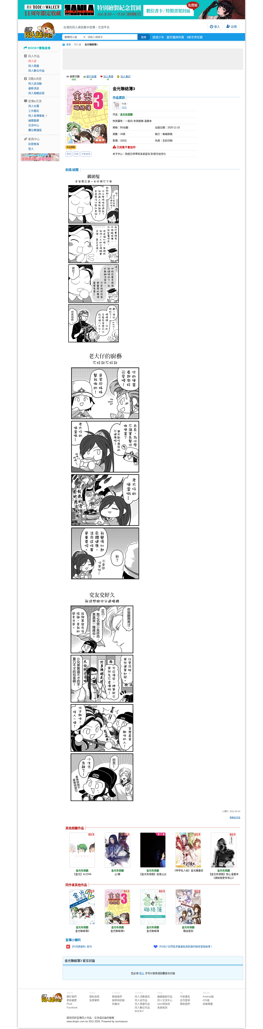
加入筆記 (126, 76)
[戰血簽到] (188, 906)
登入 (217, 26)
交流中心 (33, 125)
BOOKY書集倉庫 (39, 48)
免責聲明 (94, 1000)
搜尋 (143, 37)
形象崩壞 (86, 154)
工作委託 (33, 110)
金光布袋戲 (126, 114)
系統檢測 (162, 1007)
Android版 (208, 996)
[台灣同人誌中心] (39, 30)
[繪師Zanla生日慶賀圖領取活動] (131, 9)
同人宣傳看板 (36, 115)
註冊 (234, 26)
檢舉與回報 (118, 1000)
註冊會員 (33, 143)
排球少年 (158, 37)
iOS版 (206, 1000)
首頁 (68, 44)
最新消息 (33, 88)
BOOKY (139, 1011)
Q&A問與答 (163, 1003)
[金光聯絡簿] (153, 906)
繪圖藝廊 (33, 120)
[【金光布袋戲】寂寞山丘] (153, 850)
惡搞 (69, 154)
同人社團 (33, 106)
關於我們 (72, 996)
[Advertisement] (153, 59)
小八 (124, 107)
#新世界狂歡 (195, 37)
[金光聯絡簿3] (117, 906)
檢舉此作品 (235, 817)
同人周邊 (33, 65)
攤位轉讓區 (35, 130)
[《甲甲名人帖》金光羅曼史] (188, 850)
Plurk (69, 1003)
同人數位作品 (36, 70)
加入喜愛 (108, 76)
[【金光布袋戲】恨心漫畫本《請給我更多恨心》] (223, 850)
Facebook (72, 1007)
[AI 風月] (40, 158)
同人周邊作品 (142, 1003)
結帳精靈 (208, 1003)
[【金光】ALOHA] (82, 850)
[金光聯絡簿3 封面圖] (87, 114)
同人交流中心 (164, 1000)
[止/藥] (117, 850)
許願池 (116, 1003)
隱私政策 (94, 996)
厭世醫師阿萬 (175, 37)
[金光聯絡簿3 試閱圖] (93, 258)
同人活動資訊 (142, 996)
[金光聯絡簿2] (82, 906)
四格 (76, 154)
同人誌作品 (141, 1000)
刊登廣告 (185, 996)
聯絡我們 (117, 996)
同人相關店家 (36, 93)
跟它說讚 (91, 76)
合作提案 (185, 1000)
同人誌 (32, 61)
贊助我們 (185, 1003)
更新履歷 (72, 1000)
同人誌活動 (35, 83)
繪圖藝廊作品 (164, 996)
